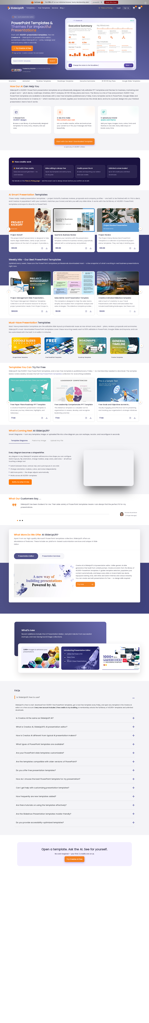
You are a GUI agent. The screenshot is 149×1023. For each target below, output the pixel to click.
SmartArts (12, 81)
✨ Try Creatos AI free (22, 48)
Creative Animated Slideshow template (115, 298)
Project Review (105, 235)
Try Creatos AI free (74, 859)
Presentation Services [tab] (51, 556)
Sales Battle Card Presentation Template (72, 298)
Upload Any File (56, 440)
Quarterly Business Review (65, 235)
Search (52, 61)
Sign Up (126, 8)
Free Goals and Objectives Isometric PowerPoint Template (114, 405)
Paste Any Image (39, 440)
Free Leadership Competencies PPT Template (74, 404)
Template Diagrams (19, 440)
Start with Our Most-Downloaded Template (74, 141)
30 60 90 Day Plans (109, 81)
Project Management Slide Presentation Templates (26, 299)
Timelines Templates (43, 81)
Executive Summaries (87, 81)
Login (119, 8)
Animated (26, 81)
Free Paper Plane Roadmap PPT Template (27, 404)
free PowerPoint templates (50, 374)
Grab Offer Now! (111, 2)
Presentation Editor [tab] (26, 556)
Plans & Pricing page (32, 181)
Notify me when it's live (20, 482)
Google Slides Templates (131, 81)
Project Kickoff (16, 235)
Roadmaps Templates (65, 81)
